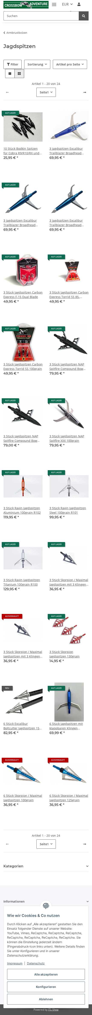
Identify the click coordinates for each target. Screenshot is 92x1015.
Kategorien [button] (13, 866)
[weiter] (85, 92)
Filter (14, 64)
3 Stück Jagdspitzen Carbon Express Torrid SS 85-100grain (69, 294)
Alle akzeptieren (46, 974)
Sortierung (35, 64)
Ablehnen (46, 999)
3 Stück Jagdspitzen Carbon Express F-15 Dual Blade (23, 294)
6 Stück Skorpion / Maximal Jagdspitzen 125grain (68, 798)
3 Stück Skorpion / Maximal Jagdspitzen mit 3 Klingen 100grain (68, 582)
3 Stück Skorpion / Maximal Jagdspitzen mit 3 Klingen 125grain (22, 654)
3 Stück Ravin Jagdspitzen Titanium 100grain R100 (21, 582)
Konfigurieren (46, 987)
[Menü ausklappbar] (54, 2)
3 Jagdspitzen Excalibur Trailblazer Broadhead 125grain (20, 222)
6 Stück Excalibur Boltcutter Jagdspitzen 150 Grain (22, 726)
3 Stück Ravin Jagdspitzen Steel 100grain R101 (67, 510)
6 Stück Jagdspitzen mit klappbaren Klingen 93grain (66, 726)
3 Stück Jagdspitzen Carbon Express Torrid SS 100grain (23, 366)
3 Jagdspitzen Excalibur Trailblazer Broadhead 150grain (66, 222)
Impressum (14, 963)
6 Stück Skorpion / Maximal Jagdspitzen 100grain (22, 798)
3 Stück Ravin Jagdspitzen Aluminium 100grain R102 (22, 510)
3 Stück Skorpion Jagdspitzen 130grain (64, 654)
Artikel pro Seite (68, 64)
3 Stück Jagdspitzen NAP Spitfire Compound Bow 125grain (20, 438)
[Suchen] (84, 15)
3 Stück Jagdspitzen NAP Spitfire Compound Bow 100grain (66, 366)
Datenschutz (36, 963)
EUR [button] (65, 4)
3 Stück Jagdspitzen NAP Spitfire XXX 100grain (66, 438)
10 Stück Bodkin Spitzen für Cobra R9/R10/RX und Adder (21, 151)
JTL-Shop (53, 1009)
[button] (79, 4)
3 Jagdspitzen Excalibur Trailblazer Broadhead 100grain (66, 151)
